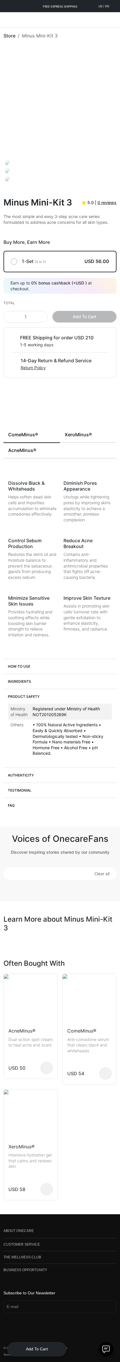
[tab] (31, 435)
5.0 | (99, 202)
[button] (60, 666)
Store (9, 36)
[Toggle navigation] (7, 19)
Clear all (102, 873)
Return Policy (33, 367)
